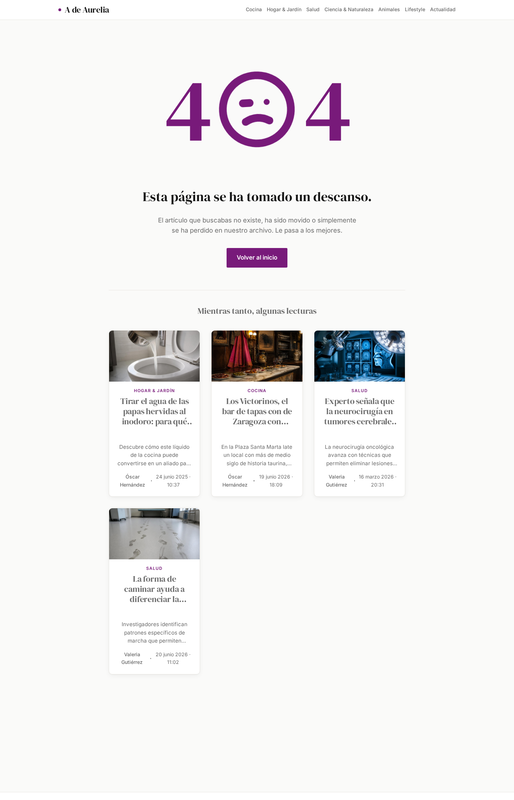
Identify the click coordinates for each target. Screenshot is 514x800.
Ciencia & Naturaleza (348, 9)
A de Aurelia (87, 10)
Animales (389, 9)
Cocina (254, 9)
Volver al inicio (257, 257)
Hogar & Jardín (284, 9)
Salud (313, 9)
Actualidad (443, 9)
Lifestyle (415, 9)
